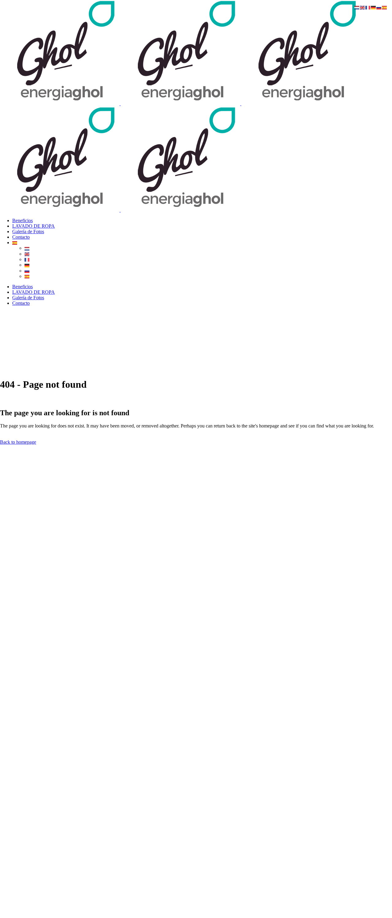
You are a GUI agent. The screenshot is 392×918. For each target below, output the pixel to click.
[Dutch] (27, 248)
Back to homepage (18, 442)
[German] (27, 264)
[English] (27, 253)
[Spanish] (15, 242)
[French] (27, 259)
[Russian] (27, 270)
